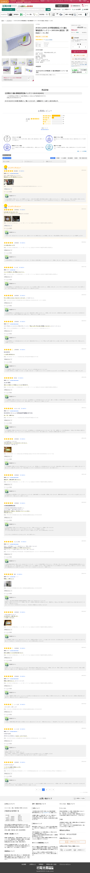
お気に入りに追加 (80, 55)
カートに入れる (80, 51)
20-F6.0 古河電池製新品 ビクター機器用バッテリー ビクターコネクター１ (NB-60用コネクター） (28, 328)
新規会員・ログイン (63, 5)
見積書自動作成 (76, 5)
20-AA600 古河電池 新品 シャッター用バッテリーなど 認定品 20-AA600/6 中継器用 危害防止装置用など (30, 223)
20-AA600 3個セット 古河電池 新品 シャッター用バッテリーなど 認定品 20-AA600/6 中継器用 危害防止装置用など (32, 387)
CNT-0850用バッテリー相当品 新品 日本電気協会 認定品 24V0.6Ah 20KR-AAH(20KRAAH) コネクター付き (30, 453)
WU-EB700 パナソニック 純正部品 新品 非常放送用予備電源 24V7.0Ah (22, 356)
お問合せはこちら (75, 841)
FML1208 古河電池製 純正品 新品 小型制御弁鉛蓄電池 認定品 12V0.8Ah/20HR (24, 514)
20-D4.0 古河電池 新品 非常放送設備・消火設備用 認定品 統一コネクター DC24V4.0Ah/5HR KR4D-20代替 (30, 551)
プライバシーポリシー (65, 864)
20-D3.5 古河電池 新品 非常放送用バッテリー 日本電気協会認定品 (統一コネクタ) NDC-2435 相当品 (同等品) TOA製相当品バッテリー (36, 770)
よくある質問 (77, 9)
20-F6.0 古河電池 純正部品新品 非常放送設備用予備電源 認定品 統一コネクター (24, 186)
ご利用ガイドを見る (80, 798)
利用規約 (41, 864)
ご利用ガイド (67, 9)
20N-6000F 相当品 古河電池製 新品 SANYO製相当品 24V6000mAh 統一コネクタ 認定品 (26, 300)
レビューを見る (48, 39)
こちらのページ (46, 812)
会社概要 (86, 9)
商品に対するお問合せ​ (80, 59)
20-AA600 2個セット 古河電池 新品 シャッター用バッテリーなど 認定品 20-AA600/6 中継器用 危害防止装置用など (32, 274)
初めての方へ (57, 9)
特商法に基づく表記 (51, 864)
